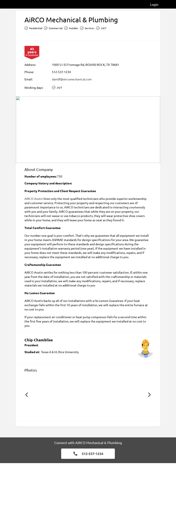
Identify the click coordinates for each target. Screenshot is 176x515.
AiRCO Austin (33, 198)
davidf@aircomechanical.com (72, 79)
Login (154, 4)
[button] (26, 394)
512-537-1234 (61, 72)
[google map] (88, 129)
